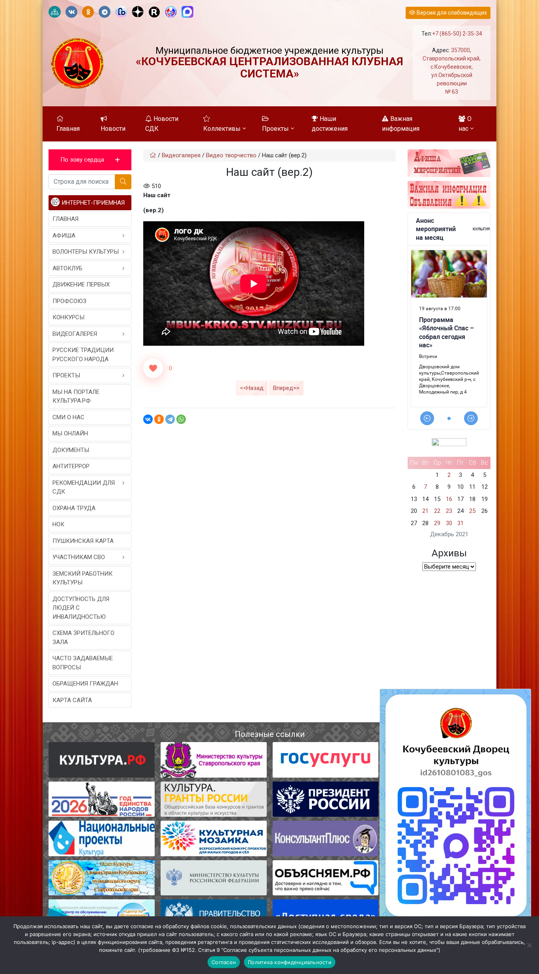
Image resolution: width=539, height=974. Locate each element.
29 (437, 523)
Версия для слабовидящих (451, 12)
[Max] (187, 12)
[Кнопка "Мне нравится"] (153, 368)
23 (449, 510)
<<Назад (252, 388)
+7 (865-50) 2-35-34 (457, 33)
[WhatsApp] (181, 419)
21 (425, 510)
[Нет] (529, 945)
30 (449, 523)
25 (472, 510)
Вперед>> (286, 388)
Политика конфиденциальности (289, 962)
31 (460, 523)
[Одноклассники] (159, 419)
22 (437, 510)
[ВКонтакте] (148, 419)
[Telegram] (170, 419)
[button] (90, 159)
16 (449, 499)
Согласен (223, 962)
